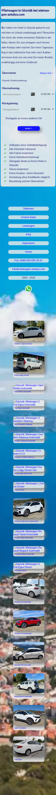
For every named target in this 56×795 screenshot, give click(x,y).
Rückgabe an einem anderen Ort (23, 118)
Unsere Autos (28, 217)
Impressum (28, 243)
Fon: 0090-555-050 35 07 (28, 260)
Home (28, 251)
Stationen (28, 208)
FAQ (28, 234)
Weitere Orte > (46, 73)
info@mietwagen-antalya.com (28, 269)
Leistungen (28, 226)
